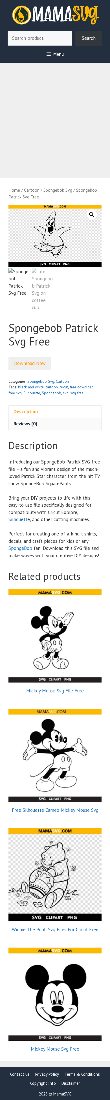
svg (66, 392)
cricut (64, 387)
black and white (31, 387)
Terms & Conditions (82, 1074)
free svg (15, 392)
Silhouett (17, 519)
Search (89, 38)
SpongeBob (20, 548)
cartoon (51, 387)
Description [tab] (26, 411)
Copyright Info (43, 1083)
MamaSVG (62, 1094)
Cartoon (31, 190)
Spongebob (51, 392)
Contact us (20, 1074)
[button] (92, 214)
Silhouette (31, 392)
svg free (76, 392)
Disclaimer (70, 1083)
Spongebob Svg (57, 190)
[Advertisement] (55, 118)
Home (14, 190)
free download (82, 387)
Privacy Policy (47, 1074)
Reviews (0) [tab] (25, 424)
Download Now (30, 363)
